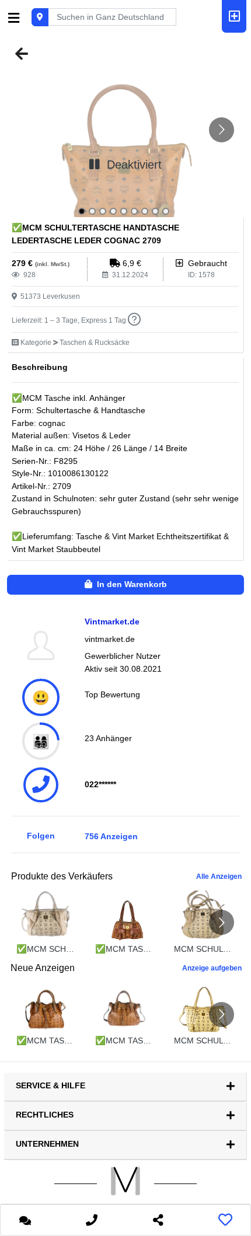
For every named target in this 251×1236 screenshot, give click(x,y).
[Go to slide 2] (92, 211)
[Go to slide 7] (144, 211)
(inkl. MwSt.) (52, 264)
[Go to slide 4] (113, 211)
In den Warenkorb (129, 584)
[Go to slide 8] (155, 211)
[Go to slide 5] (123, 211)
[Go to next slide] (221, 129)
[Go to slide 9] (165, 211)
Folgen (41, 835)
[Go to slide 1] (81, 211)
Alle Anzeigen (219, 876)
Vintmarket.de (112, 621)
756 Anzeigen (111, 836)
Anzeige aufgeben (212, 968)
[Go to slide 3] (102, 211)
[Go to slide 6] (134, 211)
